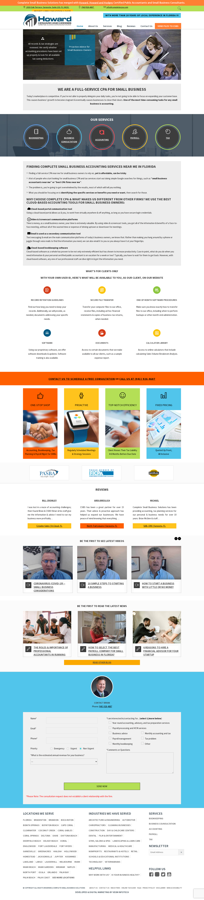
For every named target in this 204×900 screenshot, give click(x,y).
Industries (115, 888)
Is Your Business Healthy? (125, 874)
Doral (63, 840)
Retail (134, 851)
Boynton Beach (50, 825)
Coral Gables (65, 830)
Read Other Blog (102, 662)
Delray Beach (50, 840)
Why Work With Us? (99, 874)
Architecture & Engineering (104, 820)
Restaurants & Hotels (116, 851)
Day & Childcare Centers (120, 830)
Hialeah (57, 851)
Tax (150, 839)
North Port (29, 872)
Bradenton (40, 820)
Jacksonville (45, 856)
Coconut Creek (46, 830)
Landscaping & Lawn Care (126, 840)
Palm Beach (29, 877)
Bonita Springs (31, 825)
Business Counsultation (162, 823)
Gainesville (29, 851)
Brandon (54, 820)
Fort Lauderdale (47, 846)
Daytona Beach (69, 835)
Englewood (29, 846)
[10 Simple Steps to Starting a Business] (47, 561)
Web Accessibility (174, 888)
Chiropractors (97, 825)
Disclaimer (160, 888)
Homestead (29, 856)
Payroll (153, 834)
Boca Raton (67, 820)
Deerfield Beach (32, 840)
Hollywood (70, 851)
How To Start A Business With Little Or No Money (104, 585)
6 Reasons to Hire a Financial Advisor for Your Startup (160, 651)
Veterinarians (112, 861)
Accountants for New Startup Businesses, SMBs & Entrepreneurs (160, 587)
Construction (97, 830)
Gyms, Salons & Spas (99, 840)
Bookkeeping (156, 818)
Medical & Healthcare (120, 846)
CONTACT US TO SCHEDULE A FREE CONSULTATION (82, 379)
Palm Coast (44, 877)
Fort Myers (65, 846)
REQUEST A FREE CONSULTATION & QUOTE (52, 11)
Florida (27, 820)
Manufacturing (97, 846)
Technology (95, 861)
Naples (71, 867)
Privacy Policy (149, 888)
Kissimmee (70, 856)
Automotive (128, 820)
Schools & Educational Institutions (109, 856)
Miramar (60, 867)
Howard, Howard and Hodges (96, 2)
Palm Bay (64, 872)
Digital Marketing (99, 892)
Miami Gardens (46, 867)
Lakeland (28, 861)
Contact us (104, 888)
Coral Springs (31, 835)
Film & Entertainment (111, 835)
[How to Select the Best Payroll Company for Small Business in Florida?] (102, 625)
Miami (77, 861)
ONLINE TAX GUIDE (128, 888)
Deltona (45, 835)
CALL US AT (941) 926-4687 (137, 379)
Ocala (42, 872)
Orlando (52, 872)
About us (93, 888)
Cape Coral (67, 825)
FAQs (139, 888)
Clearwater (29, 830)
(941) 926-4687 (105, 706)
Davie (55, 835)
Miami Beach (29, 867)
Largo (39, 861)
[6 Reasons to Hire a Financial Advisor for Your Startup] (156, 625)
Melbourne (66, 861)
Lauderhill (51, 861)
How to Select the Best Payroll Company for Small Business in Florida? (105, 651)
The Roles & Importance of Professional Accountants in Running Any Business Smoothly (51, 653)
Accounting (155, 828)
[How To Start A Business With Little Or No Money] (102, 561)
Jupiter (59, 856)
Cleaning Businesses (119, 825)
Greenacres (44, 851)
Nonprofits (95, 851)
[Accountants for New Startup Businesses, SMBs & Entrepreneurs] (156, 561)
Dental (92, 835)
